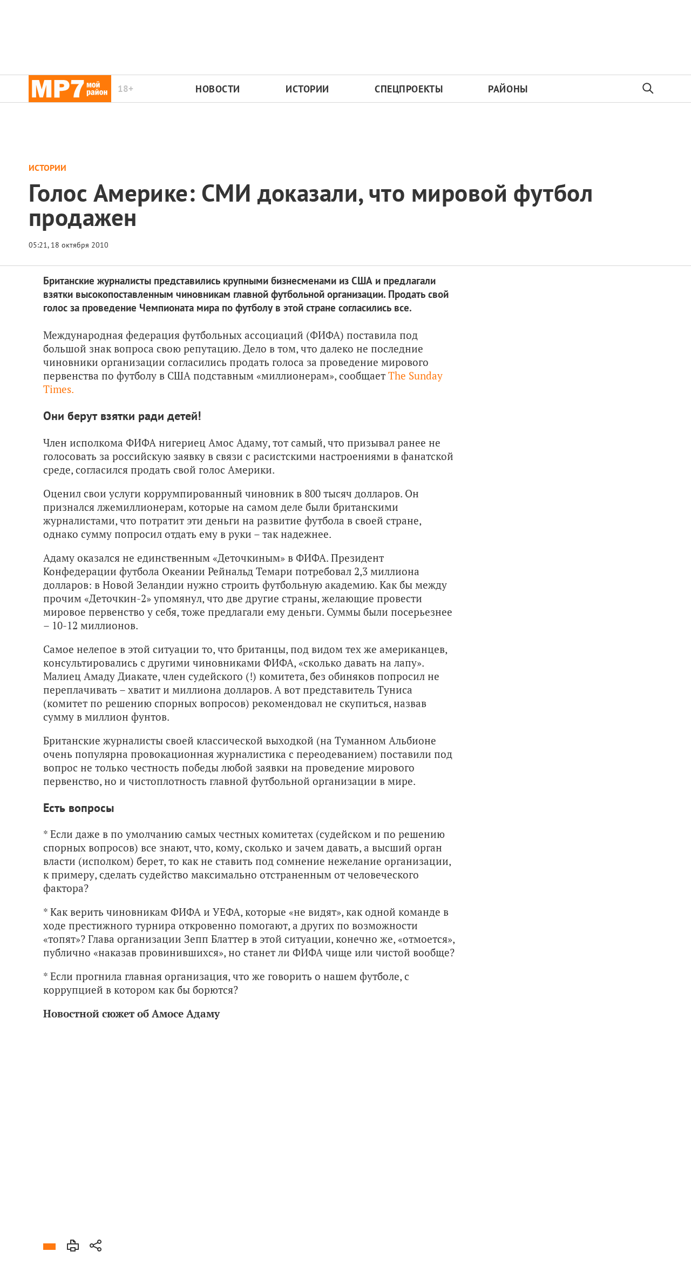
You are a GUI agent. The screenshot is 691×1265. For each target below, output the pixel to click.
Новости (217, 89)
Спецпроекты (409, 89)
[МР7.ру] (70, 88)
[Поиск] (648, 88)
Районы (507, 89)
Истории (307, 89)
